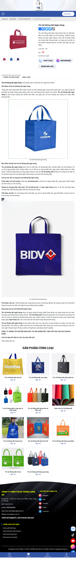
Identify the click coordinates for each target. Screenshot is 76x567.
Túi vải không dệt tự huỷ (13, 472)
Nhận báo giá (47, 66)
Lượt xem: (41, 49)
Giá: (39, 52)
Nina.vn (65, 549)
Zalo (44, 499)
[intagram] (73, 546)
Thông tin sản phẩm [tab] (11, 77)
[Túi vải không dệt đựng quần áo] (63, 364)
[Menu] (2, 14)
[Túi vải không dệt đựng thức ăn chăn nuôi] (38, 395)
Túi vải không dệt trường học (12, 441)
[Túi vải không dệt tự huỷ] (13, 458)
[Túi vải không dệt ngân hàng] (4, 59)
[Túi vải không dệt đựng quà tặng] (38, 458)
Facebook (46, 511)
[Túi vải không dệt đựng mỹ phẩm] (63, 427)
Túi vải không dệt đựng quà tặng (38, 472)
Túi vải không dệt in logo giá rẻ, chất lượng (12, 409)
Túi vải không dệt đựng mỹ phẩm (63, 441)
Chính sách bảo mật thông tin (12, 531)
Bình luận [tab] (26, 77)
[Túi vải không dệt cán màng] (38, 364)
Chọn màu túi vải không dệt (63, 408)
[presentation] (2, 59)
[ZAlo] (73, 528)
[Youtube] (73, 540)
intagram (45, 495)
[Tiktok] (73, 534)
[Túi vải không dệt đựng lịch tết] (38, 427)
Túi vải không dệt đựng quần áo (63, 377)
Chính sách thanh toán (10, 534)
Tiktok (44, 507)
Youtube (45, 503)
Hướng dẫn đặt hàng (9, 528)
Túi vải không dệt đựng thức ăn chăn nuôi (38, 409)
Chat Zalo (48, 61)
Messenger (65, 61)
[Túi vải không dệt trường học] (13, 427)
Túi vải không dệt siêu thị (13, 377)
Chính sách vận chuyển (10, 537)
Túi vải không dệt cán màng (38, 377)
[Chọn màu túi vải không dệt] (63, 395)
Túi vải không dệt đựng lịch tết (38, 441)
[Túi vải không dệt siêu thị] (13, 364)
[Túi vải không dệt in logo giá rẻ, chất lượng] (13, 395)
